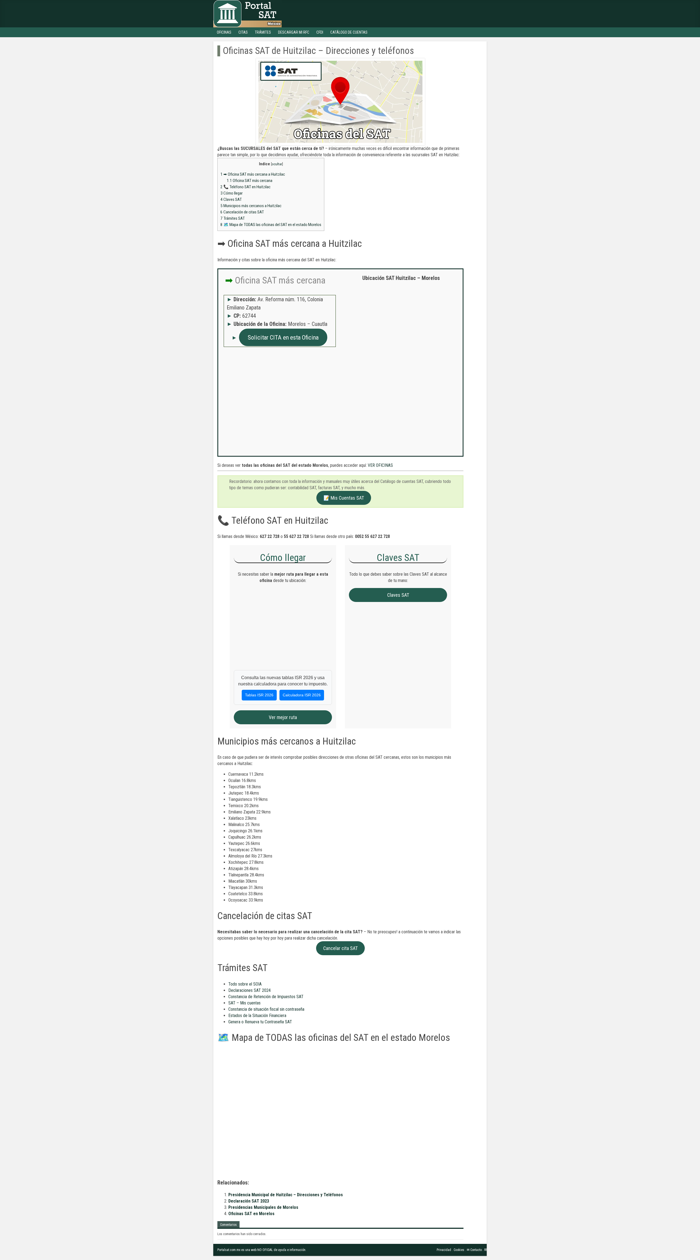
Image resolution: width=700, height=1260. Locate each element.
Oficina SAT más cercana (249, 180)
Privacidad (444, 1250)
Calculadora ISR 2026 (302, 695)
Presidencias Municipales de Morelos (263, 1207)
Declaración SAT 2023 (248, 1201)
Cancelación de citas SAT (242, 212)
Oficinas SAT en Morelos (251, 1213)
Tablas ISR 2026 (259, 695)
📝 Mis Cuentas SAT (343, 498)
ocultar (277, 164)
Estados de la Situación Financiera (257, 1015)
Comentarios (228, 1225)
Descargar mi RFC (293, 32)
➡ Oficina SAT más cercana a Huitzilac (252, 174)
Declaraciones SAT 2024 (249, 990)
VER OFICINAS (380, 465)
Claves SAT (231, 199)
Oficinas (224, 32)
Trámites (263, 32)
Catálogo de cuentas (349, 32)
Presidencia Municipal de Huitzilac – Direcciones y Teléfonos (285, 1194)
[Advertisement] (401, 325)
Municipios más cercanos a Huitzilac (250, 205)
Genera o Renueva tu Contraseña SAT (260, 1021)
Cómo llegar (231, 193)
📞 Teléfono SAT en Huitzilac (245, 186)
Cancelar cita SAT (340, 948)
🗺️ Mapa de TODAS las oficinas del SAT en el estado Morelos (270, 224)
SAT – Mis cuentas (244, 1003)
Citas (243, 32)
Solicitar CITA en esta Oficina (283, 337)
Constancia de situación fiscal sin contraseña (266, 1009)
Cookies (459, 1250)
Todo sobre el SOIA (245, 984)
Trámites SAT (232, 218)
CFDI (319, 32)
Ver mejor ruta (283, 717)
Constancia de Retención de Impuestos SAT (266, 996)
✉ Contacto (474, 1250)
